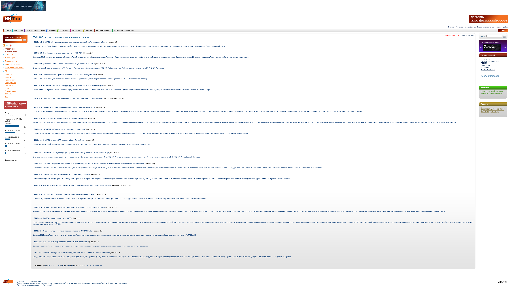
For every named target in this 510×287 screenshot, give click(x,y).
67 (25, 134)
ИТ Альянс (485, 68)
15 (78, 265)
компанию (501, 20)
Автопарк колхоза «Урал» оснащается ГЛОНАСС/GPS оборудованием (65, 75)
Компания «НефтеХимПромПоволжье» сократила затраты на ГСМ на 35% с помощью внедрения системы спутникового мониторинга (89, 164)
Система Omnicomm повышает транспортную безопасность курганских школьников (70, 207)
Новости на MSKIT (452, 36)
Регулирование (10, 91)
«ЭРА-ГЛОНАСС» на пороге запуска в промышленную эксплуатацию (64, 107)
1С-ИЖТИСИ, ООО (488, 70)
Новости (8, 30)
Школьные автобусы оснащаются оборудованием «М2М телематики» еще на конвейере (72, 253)
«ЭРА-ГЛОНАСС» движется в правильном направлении (59, 129)
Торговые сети (10, 80)
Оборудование (10, 83)
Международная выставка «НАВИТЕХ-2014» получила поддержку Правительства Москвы (72, 185)
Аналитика (64, 30)
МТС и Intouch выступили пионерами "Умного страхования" (60, 118)
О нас (503, 30)
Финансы (8, 94)
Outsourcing (9, 85)
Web (6, 97)
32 (25, 140)
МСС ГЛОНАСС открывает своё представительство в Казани (61, 242)
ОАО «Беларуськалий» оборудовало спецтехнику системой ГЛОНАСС (65, 194)
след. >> (98, 265)
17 (84, 265)
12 (69, 265)
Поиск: (482, 36)
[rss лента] (4, 45)
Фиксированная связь (14, 68)
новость (475, 20)
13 (72, 265)
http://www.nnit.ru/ (111, 283)
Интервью (52, 30)
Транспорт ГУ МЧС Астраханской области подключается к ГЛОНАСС (64, 64)
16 (81, 265)
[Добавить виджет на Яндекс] (11, 45)
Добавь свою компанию (490, 75)
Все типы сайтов (11, 160)
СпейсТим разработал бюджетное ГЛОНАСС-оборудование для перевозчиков (68, 98)
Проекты (89, 30)
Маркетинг (9, 77)
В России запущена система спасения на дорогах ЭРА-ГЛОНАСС (63, 231)
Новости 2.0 (18, 30)
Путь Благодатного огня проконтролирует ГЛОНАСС (58, 53)
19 (90, 265)
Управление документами (124, 30)
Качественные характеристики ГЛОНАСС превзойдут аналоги (62, 175)
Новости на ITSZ (468, 36)
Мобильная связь (12, 64)
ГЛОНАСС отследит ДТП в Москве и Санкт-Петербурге (59, 140)
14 (75, 265)
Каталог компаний (103, 30)
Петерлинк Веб (48, 285)
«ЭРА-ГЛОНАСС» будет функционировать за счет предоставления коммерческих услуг (71, 153)
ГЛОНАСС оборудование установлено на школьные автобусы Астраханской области (70, 42)
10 (25, 147)
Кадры (7, 88)
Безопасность (11, 61)
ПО (6, 71)
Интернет (9, 55)
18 (87, 265)
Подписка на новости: (13, 38)
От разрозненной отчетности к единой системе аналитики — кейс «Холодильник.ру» (492, 110)
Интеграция (10, 58)
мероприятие (488, 20)
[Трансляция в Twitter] (8, 45)
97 (25, 127)
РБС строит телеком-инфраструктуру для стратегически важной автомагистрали (69, 86)
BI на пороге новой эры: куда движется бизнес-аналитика (492, 92)
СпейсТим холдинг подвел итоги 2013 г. (53, 218)
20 (93, 265)
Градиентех (485, 65)
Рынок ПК (8, 74)
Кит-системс (485, 59)
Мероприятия (77, 30)
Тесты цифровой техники (35, 30)
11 (66, 265)
